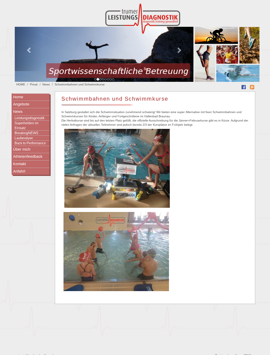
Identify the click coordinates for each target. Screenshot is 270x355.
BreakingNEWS (26, 133)
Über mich (21, 149)
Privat (34, 84)
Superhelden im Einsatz (26, 125)
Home (18, 97)
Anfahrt (19, 171)
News (46, 84)
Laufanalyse (24, 138)
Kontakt (19, 164)
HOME (20, 84)
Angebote (21, 104)
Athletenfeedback (27, 156)
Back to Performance (30, 143)
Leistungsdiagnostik (30, 118)
